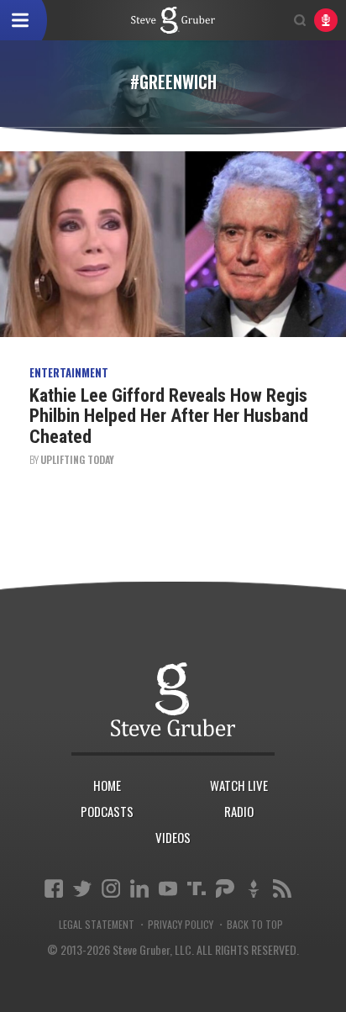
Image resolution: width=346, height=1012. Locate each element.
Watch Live (239, 785)
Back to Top (255, 925)
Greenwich (173, 20)
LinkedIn (139, 888)
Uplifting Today (77, 459)
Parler (225, 888)
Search (300, 20)
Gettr (253, 888)
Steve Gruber (173, 699)
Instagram (111, 888)
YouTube (168, 888)
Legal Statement (96, 925)
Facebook (54, 888)
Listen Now (326, 20)
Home (107, 785)
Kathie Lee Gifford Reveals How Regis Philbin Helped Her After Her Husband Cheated (168, 415)
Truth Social (196, 888)
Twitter (82, 888)
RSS (282, 888)
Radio (239, 811)
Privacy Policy (180, 925)
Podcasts (107, 811)
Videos (173, 837)
